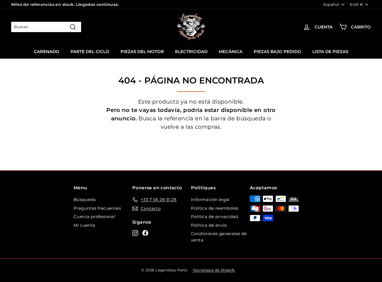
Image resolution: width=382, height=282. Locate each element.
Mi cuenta (84, 225)
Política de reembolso (214, 208)
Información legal (210, 199)
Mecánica (230, 51)
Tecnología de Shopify (214, 270)
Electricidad (191, 51)
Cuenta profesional (94, 216)
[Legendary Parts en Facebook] (145, 233)
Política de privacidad (214, 216)
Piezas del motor (142, 51)
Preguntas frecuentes (97, 208)
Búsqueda (85, 199)
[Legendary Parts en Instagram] (135, 233)
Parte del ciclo (89, 51)
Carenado (46, 51)
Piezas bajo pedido (277, 51)
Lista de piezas (330, 51)
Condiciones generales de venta (219, 237)
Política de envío (209, 225)
